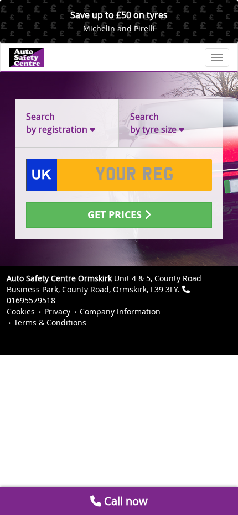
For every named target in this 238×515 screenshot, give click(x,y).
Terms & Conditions (50, 322)
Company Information (120, 311)
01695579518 (31, 300)
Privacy (57, 311)
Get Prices (115, 215)
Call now (124, 500)
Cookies (21, 311)
